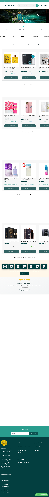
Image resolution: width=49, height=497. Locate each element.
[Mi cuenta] (41, 5)
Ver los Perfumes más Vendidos (25, 132)
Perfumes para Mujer (24, 447)
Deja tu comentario (25, 290)
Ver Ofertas (25, 273)
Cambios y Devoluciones (5, 485)
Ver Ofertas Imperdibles (25, 84)
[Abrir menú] (3, 5)
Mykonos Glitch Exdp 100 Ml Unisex (27, 68)
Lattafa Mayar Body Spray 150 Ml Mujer (28, 116)
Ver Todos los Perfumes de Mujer (25, 195)
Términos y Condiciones (5, 491)
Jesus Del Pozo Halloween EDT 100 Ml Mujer (10, 179)
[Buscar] (37, 5)
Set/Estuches (22, 459)
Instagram (37, 450)
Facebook (37, 447)
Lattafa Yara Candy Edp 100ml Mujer (10, 116)
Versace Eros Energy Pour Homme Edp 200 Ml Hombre (10, 68)
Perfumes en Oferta (23, 463)
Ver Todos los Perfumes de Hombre (25, 258)
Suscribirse (33, 433)
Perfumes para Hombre (22, 451)
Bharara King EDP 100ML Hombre (28, 241)
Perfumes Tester (22, 456)
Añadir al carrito (11, 77)
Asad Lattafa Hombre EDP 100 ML (11, 241)
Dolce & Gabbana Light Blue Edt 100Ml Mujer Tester (28, 179)
